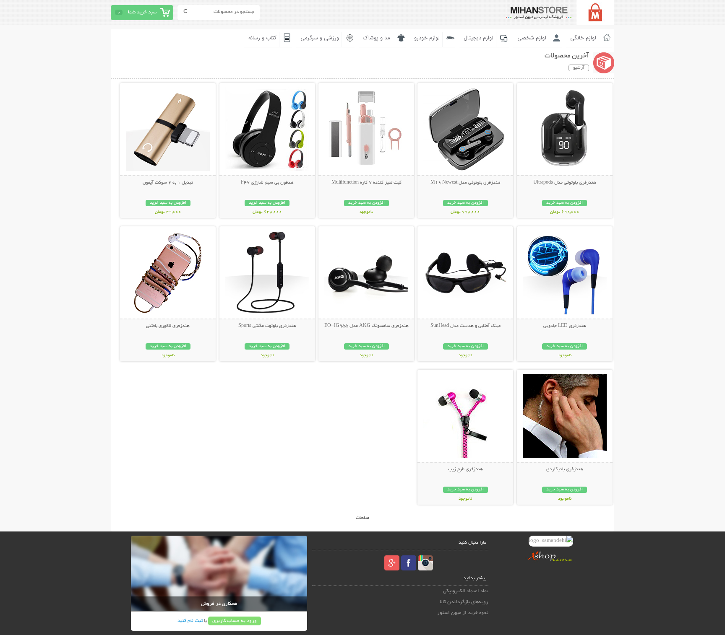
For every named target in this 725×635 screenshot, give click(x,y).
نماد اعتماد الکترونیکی (465, 591)
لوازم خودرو (427, 38)
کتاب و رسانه (262, 38)
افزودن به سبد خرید (564, 203)
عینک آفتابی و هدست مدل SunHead (465, 326)
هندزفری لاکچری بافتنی (168, 326)
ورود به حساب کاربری (234, 621)
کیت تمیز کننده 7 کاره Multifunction (366, 182)
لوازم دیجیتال (478, 38)
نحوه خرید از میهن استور (462, 613)
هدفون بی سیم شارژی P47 (267, 182)
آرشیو (578, 67)
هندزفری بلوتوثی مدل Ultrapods (564, 182)
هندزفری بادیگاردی (564, 469)
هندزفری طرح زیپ (465, 469)
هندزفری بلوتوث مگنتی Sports (267, 326)
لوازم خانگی (583, 38)
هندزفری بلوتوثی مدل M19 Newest (465, 182)
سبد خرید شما (142, 12)
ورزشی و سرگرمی (319, 38)
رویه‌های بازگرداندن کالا (464, 602)
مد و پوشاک (376, 38)
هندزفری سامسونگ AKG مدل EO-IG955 (366, 326)
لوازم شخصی (531, 38)
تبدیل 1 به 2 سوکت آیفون (168, 182)
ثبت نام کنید (190, 621)
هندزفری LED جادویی (564, 326)
